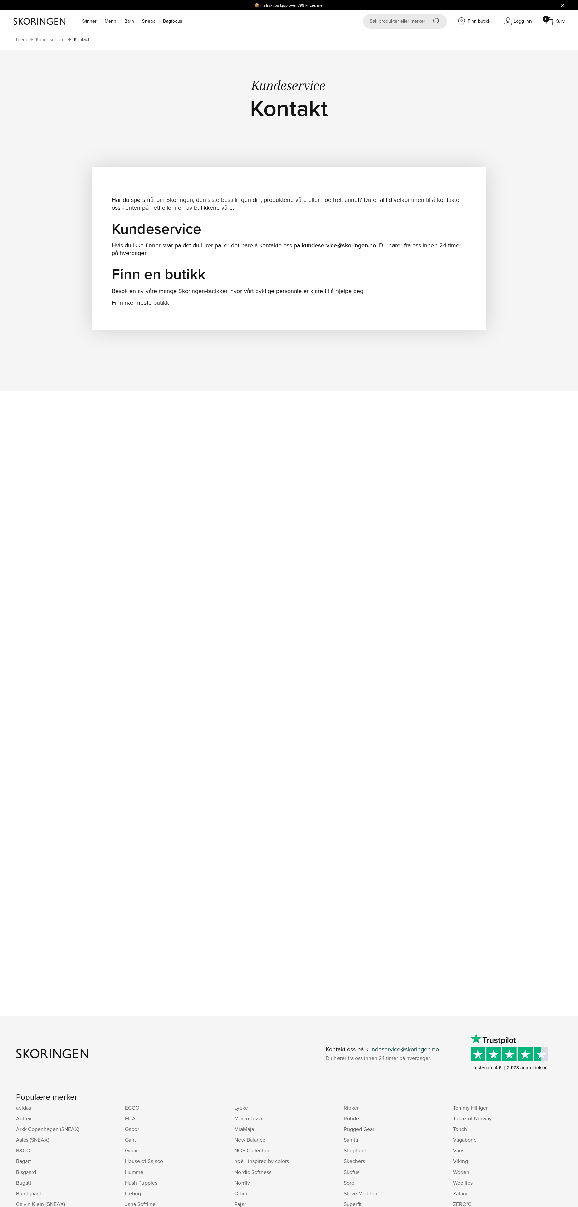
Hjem (21, 39)
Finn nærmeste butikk (140, 302)
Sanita (351, 1139)
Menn (110, 21)
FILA (130, 1118)
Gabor (132, 1129)
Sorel (350, 1182)
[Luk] (563, 5)
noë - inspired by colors (261, 1161)
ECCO (132, 1107)
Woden (461, 1172)
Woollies (463, 1182)
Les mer (317, 5)
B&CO (23, 1150)
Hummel (135, 1172)
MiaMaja (244, 1129)
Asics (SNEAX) (32, 1139)
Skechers (354, 1161)
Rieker (351, 1107)
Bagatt (23, 1161)
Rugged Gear (359, 1129)
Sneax (148, 21)
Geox (131, 1150)
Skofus (351, 1172)
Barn (129, 21)
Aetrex (23, 1118)
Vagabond (465, 1139)
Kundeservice (50, 39)
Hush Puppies (141, 1182)
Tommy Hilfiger (470, 1107)
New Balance (249, 1139)
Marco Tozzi (248, 1118)
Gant (130, 1139)
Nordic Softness (252, 1172)
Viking (460, 1161)
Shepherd (355, 1150)
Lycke (241, 1107)
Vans (458, 1150)
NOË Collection (252, 1150)
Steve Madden (360, 1193)
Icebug (133, 1193)
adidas (23, 1107)
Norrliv (242, 1182)
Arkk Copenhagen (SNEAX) (47, 1129)
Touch (460, 1129)
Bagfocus (172, 21)
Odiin (240, 1193)
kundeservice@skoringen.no (339, 245)
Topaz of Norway (472, 1118)
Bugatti (24, 1182)
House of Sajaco (144, 1161)
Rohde (351, 1118)
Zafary (460, 1193)
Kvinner (89, 21)
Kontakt (81, 39)
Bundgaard (28, 1193)
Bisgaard (26, 1172)
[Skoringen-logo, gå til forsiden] (39, 21)
